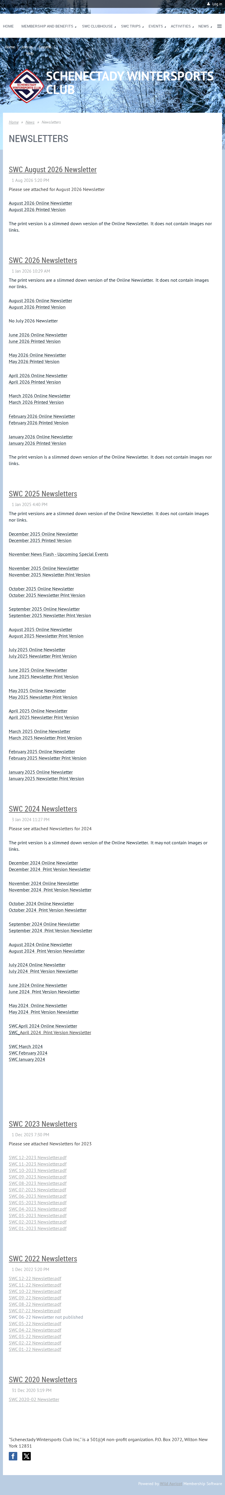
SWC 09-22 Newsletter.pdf (35, 1298)
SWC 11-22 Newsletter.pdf (35, 1285)
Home (10, 46)
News (30, 122)
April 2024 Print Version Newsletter (55, 1032)
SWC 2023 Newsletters (43, 1124)
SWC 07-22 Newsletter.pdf (35, 1310)
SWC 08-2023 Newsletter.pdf (38, 1183)
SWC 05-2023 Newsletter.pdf (38, 1202)
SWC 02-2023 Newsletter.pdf (38, 1222)
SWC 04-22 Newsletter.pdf (35, 1330)
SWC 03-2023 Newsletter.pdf (38, 1215)
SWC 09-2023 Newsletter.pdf (38, 1177)
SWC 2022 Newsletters (43, 1258)
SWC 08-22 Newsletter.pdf (35, 1304)
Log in (217, 3)
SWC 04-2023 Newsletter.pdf (38, 1209)
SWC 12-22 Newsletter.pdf (35, 1278)
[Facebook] (13, 1456)
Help (30, 53)
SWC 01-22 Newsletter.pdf (35, 1349)
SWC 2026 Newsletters (43, 260)
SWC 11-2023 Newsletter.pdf (38, 1164)
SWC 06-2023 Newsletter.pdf (38, 1196)
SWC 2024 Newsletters (43, 809)
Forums (45, 46)
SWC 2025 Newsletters (43, 493)
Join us (27, 46)
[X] (26, 1456)
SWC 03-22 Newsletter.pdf (35, 1336)
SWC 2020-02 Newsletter (34, 1399)
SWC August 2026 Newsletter (53, 169)
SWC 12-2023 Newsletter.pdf (38, 1157)
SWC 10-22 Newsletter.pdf (35, 1291)
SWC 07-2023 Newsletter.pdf (37, 1189)
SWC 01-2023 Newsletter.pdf (38, 1228)
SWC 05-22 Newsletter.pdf (35, 1323)
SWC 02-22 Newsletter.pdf (35, 1343)
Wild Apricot (171, 1483)
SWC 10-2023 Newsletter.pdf (38, 1170)
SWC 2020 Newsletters (43, 1379)
